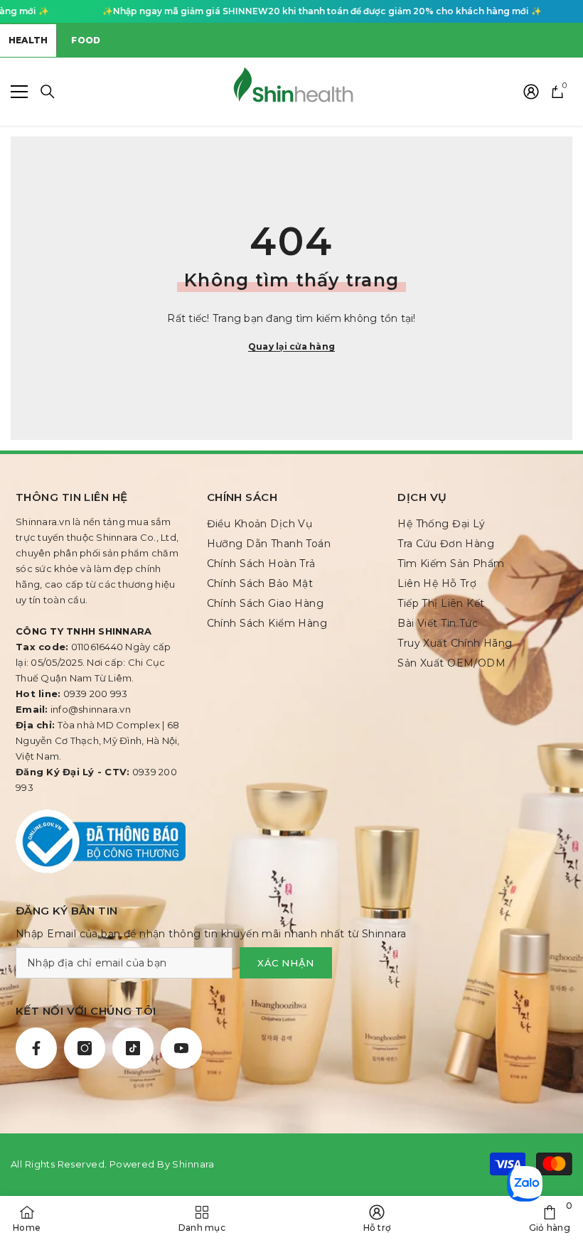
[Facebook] (36, 1048)
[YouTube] (181, 1048)
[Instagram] (84, 1048)
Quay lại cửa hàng (291, 346)
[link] (550, 1218)
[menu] (19, 91)
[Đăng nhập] (531, 91)
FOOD (85, 40)
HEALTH (28, 40)
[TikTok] (133, 1048)
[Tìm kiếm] (47, 91)
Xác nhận (285, 963)
